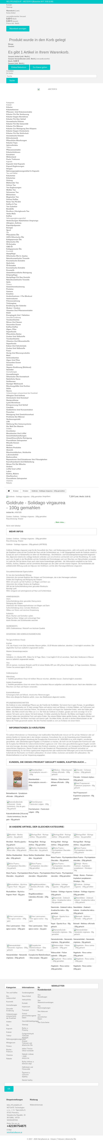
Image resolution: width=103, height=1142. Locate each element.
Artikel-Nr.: (10, 512)
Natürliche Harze (13, 379)
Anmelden (10, 71)
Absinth (9, 450)
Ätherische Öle (12, 242)
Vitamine (9, 481)
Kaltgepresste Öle (14, 239)
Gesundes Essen (13, 325)
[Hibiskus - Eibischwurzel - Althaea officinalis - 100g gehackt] (62, 772)
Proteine (9, 289)
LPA (8, 422)
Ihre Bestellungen (42, 996)
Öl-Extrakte (11, 244)
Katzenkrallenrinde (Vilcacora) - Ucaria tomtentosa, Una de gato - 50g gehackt (17, 816)
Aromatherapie (11, 372)
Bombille (10, 209)
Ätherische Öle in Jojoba (17, 256)
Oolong (9, 180)
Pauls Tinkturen (13, 159)
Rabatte (9, 483)
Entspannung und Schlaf (17, 405)
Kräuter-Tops (11, 143)
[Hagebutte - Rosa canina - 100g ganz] (84, 960)
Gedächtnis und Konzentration (19, 410)
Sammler (10, 370)
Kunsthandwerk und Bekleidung (20, 462)
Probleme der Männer (15, 417)
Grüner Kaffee (12, 199)
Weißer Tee (11, 190)
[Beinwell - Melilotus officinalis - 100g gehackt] (84, 918)
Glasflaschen (12, 476)
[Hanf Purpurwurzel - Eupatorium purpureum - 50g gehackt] (84, 786)
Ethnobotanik (12, 138)
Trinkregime (11, 303)
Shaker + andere (13, 308)
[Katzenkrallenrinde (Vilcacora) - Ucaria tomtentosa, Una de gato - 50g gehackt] (17, 805)
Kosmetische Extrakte (15, 261)
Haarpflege (11, 254)
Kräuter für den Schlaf (16, 119)
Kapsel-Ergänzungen (15, 166)
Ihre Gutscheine (43, 1022)
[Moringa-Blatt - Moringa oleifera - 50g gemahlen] (40, 836)
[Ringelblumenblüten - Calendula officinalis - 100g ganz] (40, 887)
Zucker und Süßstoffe (15, 336)
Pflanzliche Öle (12, 235)
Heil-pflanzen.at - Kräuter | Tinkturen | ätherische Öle (57, 1139)
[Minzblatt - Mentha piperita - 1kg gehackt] (17, 836)
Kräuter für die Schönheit (17, 133)
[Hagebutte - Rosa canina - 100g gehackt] (84, 947)
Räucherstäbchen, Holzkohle (18, 452)
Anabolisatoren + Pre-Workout (19, 296)
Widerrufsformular (36, 1105)
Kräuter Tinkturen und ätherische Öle (27, 1043)
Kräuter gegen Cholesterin (17, 131)
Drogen (9, 169)
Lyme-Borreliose (13, 403)
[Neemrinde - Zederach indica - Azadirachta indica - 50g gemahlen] (62, 900)
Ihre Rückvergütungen (44, 1007)
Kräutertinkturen (13, 152)
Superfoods (11, 332)
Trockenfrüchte (12, 320)
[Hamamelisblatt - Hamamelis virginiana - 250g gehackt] (17, 948)
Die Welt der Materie (14, 426)
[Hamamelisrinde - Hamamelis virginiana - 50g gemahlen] (62, 932)
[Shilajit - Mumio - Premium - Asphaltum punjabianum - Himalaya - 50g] (84, 867)
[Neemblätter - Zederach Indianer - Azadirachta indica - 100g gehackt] (84, 900)
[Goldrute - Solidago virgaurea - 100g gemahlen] (84, 886)
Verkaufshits (26, 1000)
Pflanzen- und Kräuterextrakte (19, 112)
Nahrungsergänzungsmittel (16, 218)
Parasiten (10, 412)
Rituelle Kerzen (12, 443)
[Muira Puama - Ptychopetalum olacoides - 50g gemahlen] (40, 866)
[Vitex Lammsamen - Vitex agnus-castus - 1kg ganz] (40, 919)
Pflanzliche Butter (13, 334)
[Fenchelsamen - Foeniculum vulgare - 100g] (40, 803)
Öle (7, 232)
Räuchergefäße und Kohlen (18, 386)
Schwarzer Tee (12, 192)
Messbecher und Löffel (16, 433)
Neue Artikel (26, 996)
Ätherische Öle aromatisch (17, 377)
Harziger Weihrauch (14, 384)
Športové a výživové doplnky (26, 1075)
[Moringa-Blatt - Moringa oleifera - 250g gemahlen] (62, 836)
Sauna (9, 391)
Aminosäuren (12, 299)
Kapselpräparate (13, 225)
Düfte (8, 388)
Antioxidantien (12, 358)
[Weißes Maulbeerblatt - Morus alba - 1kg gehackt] (40, 849)
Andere (8, 429)
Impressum (26, 1007)
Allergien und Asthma (15, 395)
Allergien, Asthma (13, 223)
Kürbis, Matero (12, 474)
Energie (9, 228)
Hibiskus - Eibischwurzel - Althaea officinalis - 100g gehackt (60, 782)
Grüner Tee (11, 185)
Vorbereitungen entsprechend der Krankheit (22, 393)
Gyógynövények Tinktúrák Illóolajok (28, 1036)
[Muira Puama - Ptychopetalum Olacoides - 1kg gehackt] (17, 866)
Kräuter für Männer (14, 126)
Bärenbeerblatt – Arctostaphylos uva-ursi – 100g (38, 782)
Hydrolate (10, 263)
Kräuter (9, 105)
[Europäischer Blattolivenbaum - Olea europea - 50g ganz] (40, 948)
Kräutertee (10, 176)
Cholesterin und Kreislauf (17, 398)
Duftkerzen (11, 381)
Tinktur (8, 147)
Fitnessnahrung (13, 301)
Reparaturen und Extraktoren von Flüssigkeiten (26, 459)
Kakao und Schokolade (16, 346)
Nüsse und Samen (14, 322)
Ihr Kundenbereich (44, 988)
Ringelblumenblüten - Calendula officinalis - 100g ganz (38, 897)
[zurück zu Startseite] (8, 491)
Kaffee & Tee (11, 204)
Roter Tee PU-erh (13, 202)
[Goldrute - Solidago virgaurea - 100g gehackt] (62, 886)
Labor (8, 471)
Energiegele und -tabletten (18, 315)
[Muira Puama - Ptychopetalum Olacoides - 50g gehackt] (62, 850)
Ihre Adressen (43, 1011)
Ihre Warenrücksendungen (45, 1001)
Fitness (9, 284)
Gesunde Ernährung (13, 317)
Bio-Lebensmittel (11, 997)
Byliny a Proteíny (25, 1029)
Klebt (8, 313)
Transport (25, 1010)
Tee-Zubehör (11, 206)
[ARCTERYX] (51, 93)
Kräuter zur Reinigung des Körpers (21, 129)
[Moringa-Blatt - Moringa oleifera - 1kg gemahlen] (84, 836)
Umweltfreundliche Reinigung (19, 273)
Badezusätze (11, 457)
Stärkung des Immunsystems (18, 424)
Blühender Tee (12, 183)
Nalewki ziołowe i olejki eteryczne (28, 1056)
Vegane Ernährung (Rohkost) (18, 367)
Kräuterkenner (12, 110)
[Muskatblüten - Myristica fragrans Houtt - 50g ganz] (17, 886)
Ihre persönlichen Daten (42, 1017)
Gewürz (9, 365)
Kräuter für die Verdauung (17, 114)
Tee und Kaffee (11, 173)
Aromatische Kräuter (15, 121)
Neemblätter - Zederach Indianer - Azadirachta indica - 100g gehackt (84, 910)
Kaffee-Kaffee (12, 327)
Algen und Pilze (13, 360)
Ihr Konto (9, 73)
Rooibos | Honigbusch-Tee (17, 211)
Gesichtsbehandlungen (16, 436)
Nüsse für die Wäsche (16, 464)
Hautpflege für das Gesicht (18, 277)
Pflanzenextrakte (13, 150)
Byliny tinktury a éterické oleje (28, 1063)
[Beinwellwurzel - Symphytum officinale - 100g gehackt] (17, 779)
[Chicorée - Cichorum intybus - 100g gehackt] (84, 771)
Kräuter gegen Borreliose (17, 117)
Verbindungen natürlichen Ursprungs (22, 221)
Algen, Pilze (11, 329)
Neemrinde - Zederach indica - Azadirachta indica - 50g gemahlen (62, 910)
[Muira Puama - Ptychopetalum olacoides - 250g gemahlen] (62, 866)
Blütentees (11, 195)
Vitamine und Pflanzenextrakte (19, 310)
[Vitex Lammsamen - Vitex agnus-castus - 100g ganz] (17, 919)
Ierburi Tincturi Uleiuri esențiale (28, 1050)
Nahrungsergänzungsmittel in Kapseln (22, 171)
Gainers (9, 291)
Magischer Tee (12, 197)
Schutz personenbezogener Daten (29, 1016)
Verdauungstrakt (13, 419)
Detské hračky (27, 1080)
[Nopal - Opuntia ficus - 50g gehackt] (62, 918)
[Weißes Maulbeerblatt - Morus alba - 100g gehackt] (17, 849)
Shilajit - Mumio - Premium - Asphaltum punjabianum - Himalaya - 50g (83, 878)
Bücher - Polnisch (9, 1051)
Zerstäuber (11, 431)
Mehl (8, 355)
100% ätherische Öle (15, 237)
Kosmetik (9, 251)
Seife (8, 282)
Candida (9, 407)
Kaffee (9, 216)
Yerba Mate (11, 214)
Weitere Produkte (13, 448)
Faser (8, 351)
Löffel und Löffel (13, 469)
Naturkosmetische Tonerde (17, 258)
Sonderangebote (28, 993)
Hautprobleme (12, 400)
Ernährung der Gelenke (16, 306)
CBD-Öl (9, 247)
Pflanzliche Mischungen (16, 140)
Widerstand (11, 157)
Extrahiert (10, 155)
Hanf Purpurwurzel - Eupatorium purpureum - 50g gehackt (83, 796)
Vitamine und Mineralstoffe (18, 341)
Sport (8, 230)
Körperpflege (11, 275)
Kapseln (9, 162)
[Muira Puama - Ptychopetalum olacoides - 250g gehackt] (84, 850)
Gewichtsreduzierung (15, 287)
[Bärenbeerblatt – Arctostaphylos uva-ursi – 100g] (40, 772)
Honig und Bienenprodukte (18, 353)
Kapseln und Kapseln (15, 164)
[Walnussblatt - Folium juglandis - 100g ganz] (62, 947)
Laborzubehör (12, 455)
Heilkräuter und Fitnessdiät (27, 1068)
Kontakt (9, 5)
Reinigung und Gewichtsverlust (20, 414)
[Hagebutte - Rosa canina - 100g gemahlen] (62, 960)
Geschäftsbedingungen (30, 1021)
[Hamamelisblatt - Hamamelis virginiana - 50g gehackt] (84, 932)
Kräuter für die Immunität (17, 124)
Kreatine (9, 294)
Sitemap (9, 7)
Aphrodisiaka (12, 145)
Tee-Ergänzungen (13, 187)
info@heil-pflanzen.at (14, 1132)
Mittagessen (10, 1043)
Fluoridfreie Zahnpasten (16, 440)
